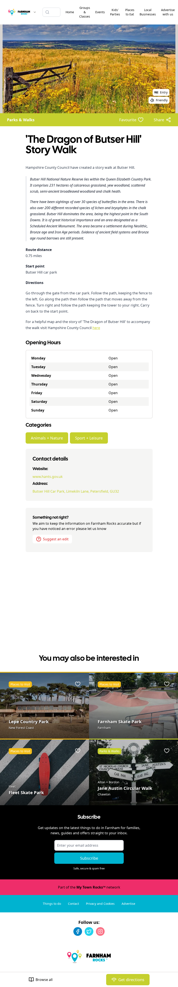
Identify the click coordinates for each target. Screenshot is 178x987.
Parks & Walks (21, 119)
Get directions (131, 979)
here (96, 327)
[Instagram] (100, 931)
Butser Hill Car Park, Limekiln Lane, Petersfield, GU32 (76, 491)
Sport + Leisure (89, 438)
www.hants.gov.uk (48, 476)
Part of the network (89, 887)
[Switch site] (34, 12)
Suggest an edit (56, 539)
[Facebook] (77, 931)
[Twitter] (89, 931)
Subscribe (89, 858)
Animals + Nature (47, 438)
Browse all (44, 979)
